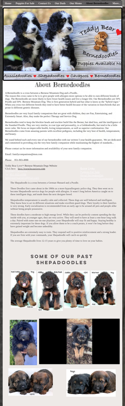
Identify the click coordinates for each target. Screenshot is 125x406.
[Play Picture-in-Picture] (112, 360)
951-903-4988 (18, 174)
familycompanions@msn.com (27, 154)
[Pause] (42, 360)
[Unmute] (46, 360)
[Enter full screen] (116, 360)
